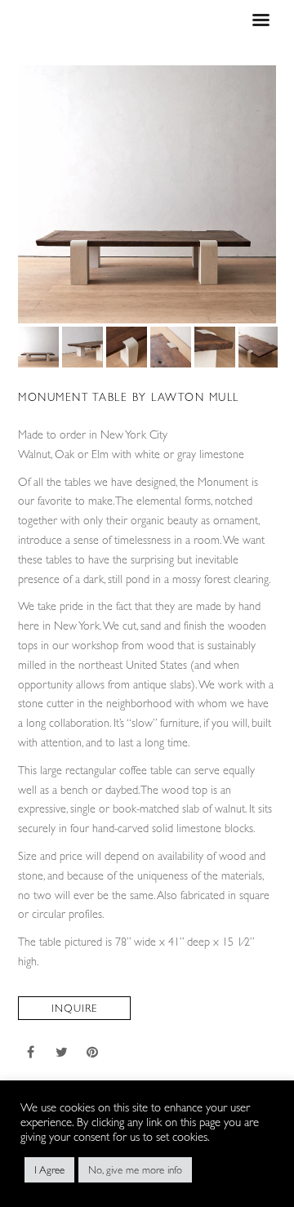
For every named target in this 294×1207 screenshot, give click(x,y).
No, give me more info (135, 1170)
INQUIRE (74, 1008)
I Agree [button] (49, 1170)
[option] (147, 194)
